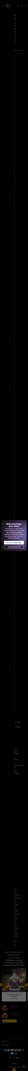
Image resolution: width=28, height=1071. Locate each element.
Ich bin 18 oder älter (14, 542)
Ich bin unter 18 (14, 547)
